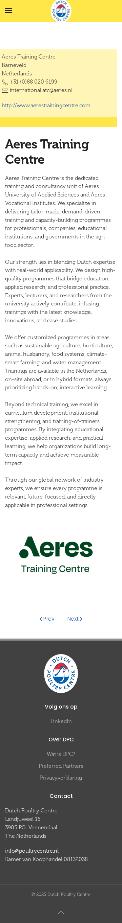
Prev (49, 619)
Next (73, 619)
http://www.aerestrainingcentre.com (46, 105)
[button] (8, 10)
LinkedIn (61, 721)
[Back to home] (61, 11)
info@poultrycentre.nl (32, 851)
